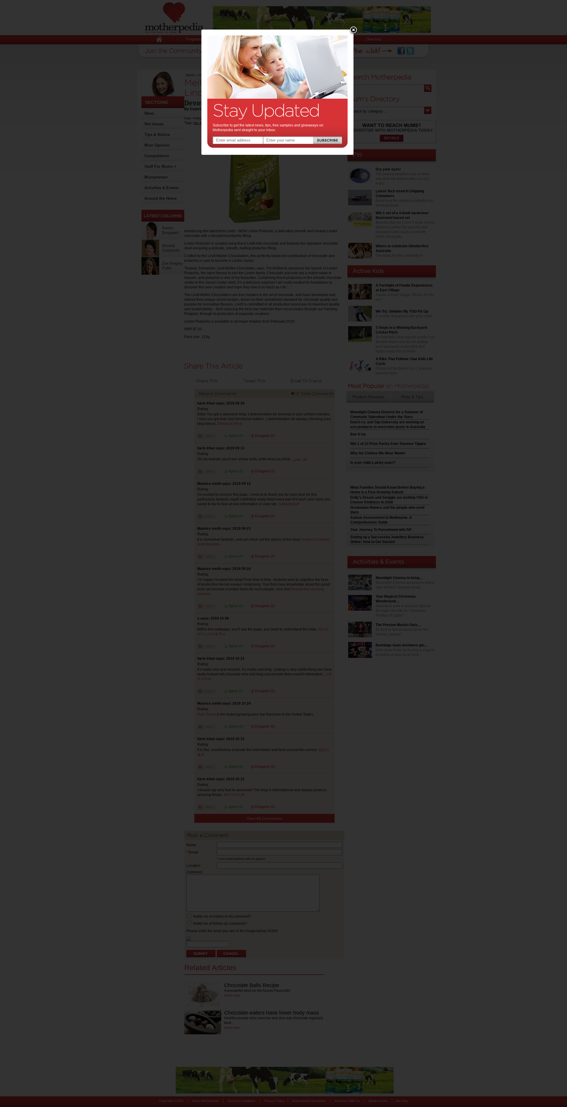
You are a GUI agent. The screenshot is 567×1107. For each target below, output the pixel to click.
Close (353, 30)
